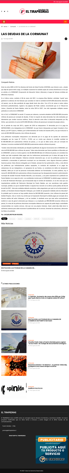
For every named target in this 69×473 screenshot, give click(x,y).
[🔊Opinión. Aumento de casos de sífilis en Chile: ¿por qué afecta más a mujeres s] (14, 297)
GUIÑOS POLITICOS (35, 388)
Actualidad (6, 263)
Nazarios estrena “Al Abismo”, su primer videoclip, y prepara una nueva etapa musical (47, 365)
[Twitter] (4, 11)
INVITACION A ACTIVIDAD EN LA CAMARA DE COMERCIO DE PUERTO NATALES (44, 320)
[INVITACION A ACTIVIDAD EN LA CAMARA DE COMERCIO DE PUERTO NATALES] (14, 320)
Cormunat (12, 219)
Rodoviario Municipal (47, 219)
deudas (20, 219)
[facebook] (1, 11)
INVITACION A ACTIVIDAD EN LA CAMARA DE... (18, 268)
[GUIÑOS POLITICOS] (14, 388)
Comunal (13, 26)
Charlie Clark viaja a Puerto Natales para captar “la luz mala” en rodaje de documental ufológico (47, 343)
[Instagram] (7, 11)
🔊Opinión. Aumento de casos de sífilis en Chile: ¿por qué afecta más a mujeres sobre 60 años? (46, 297)
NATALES (36, 219)
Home (5, 26)
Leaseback (28, 219)
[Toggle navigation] (4, 22)
